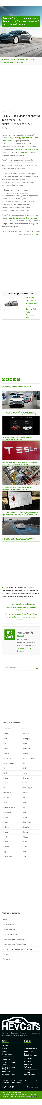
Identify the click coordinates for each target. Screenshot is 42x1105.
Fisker (25, 768)
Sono (25, 842)
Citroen (26, 753)
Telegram (20, 648)
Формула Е (7, 954)
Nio (24, 812)
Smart (5, 842)
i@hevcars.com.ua (33, 1087)
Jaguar (6, 783)
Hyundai (26, 778)
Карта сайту (28, 1080)
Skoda (25, 837)
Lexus (25, 793)
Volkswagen (7, 857)
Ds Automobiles (29, 758)
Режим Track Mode (8, 596)
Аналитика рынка (9, 924)
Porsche (26, 827)
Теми (35, 1080)
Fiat (4, 768)
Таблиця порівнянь (31, 1070)
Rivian (25, 832)
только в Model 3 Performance (26, 149)
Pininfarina (27, 822)
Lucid (5, 802)
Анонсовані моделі (9, 1072)
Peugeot (6, 822)
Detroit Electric (8, 758)
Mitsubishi (7, 812)
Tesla (25, 587)
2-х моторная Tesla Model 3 (13, 587)
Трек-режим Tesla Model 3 (24, 596)
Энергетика (7, 959)
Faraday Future (8, 763)
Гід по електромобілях (30, 1055)
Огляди (4, 1048)
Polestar (6, 827)
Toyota (5, 852)
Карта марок (5, 1082)
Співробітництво (16, 1082)
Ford (5, 773)
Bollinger (26, 739)
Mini (24, 807)
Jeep (25, 783)
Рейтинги (27, 1067)
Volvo (25, 857)
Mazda (25, 802)
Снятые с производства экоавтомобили (17, 949)
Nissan (5, 817)
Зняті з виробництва (9, 1074)
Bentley (6, 734)
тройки (23, 152)
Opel (25, 817)
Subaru (6, 847)
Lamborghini (27, 788)
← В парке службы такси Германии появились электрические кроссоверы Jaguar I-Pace (21, 607)
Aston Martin (8, 729)
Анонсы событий (9, 929)
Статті (26, 1046)
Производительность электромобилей (25, 593)
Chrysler (6, 753)
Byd (4, 743)
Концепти (28, 1064)
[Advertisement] (21, 87)
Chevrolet (26, 748)
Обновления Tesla (20, 590)
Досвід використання (29, 1073)
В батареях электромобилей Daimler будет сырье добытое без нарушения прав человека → (21, 617)
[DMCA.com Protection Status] (31, 1096)
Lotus (25, 798)
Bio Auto (26, 734)
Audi (25, 729)
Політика (13, 1080)
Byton (25, 743)
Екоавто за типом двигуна (8, 1068)
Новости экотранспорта (18, 59)
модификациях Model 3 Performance (23, 218)
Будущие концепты (10, 934)
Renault (6, 832)
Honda (5, 778)
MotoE (5, 920)
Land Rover (7, 793)
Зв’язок (20, 1080)
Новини (4, 1051)
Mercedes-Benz (9, 807)
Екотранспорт (7, 1054)
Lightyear (6, 798)
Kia (4, 788)
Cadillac (6, 748)
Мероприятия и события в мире (14, 939)
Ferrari (25, 763)
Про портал (5, 1080)
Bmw (5, 739)
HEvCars (5, 59)
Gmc (25, 773)
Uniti (25, 852)
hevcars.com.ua (34, 234)
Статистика (28, 1059)
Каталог (5, 1046)
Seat (5, 837)
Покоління (6, 1060)
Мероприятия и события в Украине (15, 944)
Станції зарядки (30, 1048)
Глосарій (27, 1061)
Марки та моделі (8, 1057)
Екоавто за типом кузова (8, 1063)
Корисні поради (30, 1051)
